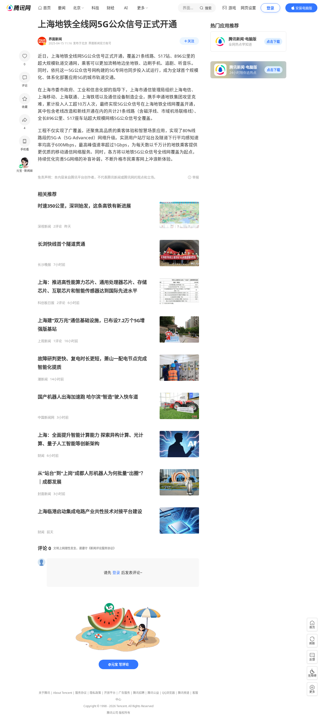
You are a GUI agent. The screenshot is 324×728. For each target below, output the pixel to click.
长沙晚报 (44, 264)
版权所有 (124, 713)
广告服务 (124, 693)
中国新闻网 (46, 417)
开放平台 (110, 693)
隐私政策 (95, 693)
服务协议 (81, 693)
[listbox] (118, 362)
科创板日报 (46, 302)
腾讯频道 (183, 693)
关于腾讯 (44, 693)
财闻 (41, 455)
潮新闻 (43, 379)
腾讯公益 (153, 693)
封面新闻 (44, 493)
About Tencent (62, 693)
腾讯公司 (112, 713)
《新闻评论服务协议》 (102, 548)
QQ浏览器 (168, 693)
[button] (273, 41)
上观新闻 (44, 341)
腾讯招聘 (138, 693)
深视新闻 (44, 226)
